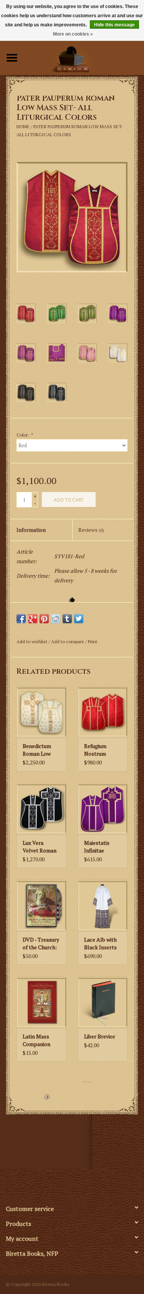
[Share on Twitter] (78, 618)
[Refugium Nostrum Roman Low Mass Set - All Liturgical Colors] (102, 712)
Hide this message (114, 25)
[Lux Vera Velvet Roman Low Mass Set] (41, 808)
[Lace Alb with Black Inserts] (102, 905)
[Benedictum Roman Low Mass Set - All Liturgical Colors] (41, 712)
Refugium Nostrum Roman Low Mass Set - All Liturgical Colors (101, 750)
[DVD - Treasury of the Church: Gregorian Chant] (41, 905)
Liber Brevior (99, 1036)
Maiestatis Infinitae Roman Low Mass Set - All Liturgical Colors (101, 846)
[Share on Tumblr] (67, 618)
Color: (25, 435)
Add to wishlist (32, 641)
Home (23, 126)
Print (92, 641)
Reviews (91, 529)
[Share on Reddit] (55, 618)
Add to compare (68, 641)
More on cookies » (73, 34)
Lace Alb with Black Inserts (100, 943)
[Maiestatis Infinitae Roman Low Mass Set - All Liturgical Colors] (102, 808)
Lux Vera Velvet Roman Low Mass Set (39, 846)
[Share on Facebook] (21, 618)
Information (31, 529)
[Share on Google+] (32, 618)
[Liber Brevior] (102, 1002)
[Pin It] (44, 618)
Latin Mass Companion (36, 1040)
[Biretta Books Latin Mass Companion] (41, 1002)
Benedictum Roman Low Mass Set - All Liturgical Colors (39, 750)
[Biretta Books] (84, 56)
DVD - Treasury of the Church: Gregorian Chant (41, 943)
